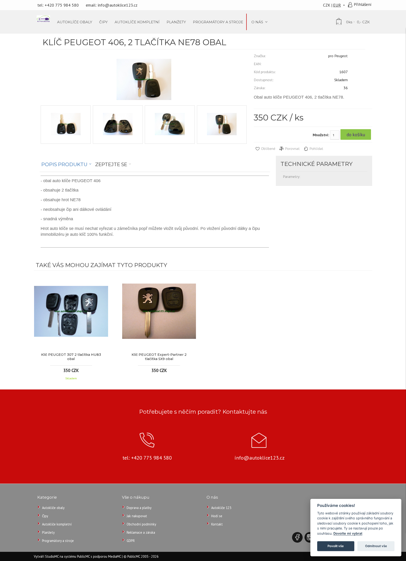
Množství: (321, 134)
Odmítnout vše (376, 546)
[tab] (66, 164)
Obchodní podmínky (141, 524)
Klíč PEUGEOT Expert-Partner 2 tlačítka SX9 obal (159, 357)
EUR (337, 5)
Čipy (45, 516)
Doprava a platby (139, 507)
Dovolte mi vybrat (347, 533)
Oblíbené (267, 148)
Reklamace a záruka (141, 532)
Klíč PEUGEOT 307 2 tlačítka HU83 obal (71, 357)
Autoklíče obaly (53, 507)
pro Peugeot (338, 55)
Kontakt (217, 524)
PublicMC (83, 556)
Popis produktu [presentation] (64, 164)
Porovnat (292, 148)
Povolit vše (336, 546)
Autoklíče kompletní (57, 524)
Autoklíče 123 (221, 507)
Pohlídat (315, 148)
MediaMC (114, 556)
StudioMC (52, 556)
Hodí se (216, 516)
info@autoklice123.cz (117, 5)
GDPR (131, 540)
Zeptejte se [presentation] (111, 164)
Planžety (48, 532)
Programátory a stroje (58, 540)
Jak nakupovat (137, 516)
